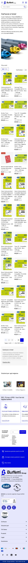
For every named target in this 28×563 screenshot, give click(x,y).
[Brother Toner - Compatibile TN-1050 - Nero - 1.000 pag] (7, 130)
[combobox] (14, 7)
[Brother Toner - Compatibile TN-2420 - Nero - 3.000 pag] (7, 104)
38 (18, 340)
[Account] (23, 2)
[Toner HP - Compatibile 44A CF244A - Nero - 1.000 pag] (20, 238)
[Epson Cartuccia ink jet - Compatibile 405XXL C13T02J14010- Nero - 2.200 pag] (7, 238)
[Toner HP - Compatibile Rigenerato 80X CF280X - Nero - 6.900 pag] (7, 291)
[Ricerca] (25, 7)
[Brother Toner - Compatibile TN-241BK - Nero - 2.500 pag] (20, 264)
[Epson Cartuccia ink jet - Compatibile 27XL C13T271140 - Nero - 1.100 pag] (20, 317)
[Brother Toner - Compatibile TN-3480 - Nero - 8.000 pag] (7, 317)
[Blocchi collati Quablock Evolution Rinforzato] (7, 158)
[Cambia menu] (2, 2)
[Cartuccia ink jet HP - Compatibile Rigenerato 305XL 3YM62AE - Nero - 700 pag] (7, 79)
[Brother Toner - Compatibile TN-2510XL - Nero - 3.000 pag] (20, 158)
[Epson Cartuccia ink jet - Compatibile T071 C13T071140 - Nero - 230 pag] (20, 291)
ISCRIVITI (22, 432)
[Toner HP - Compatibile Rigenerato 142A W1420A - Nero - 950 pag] (20, 104)
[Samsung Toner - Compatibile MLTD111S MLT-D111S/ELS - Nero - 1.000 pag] (20, 79)
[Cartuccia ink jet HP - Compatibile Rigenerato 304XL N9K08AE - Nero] (20, 210)
